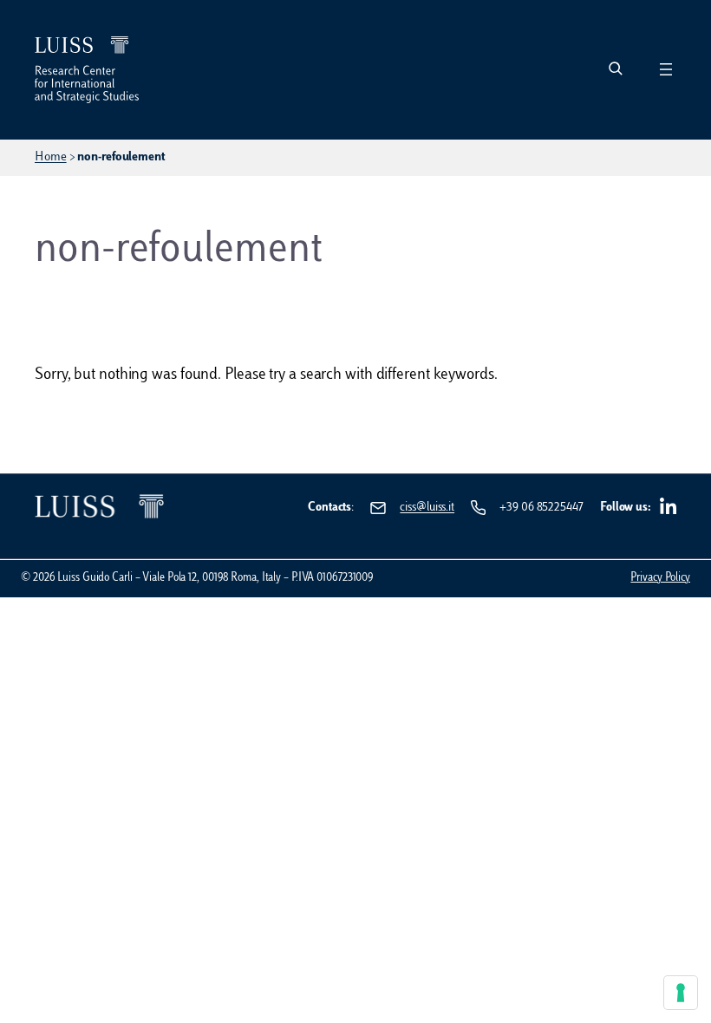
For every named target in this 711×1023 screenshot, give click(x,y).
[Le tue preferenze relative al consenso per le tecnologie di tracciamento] (680, 992)
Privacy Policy (660, 578)
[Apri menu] (666, 69)
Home (51, 157)
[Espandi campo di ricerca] (615, 70)
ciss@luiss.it (427, 508)
